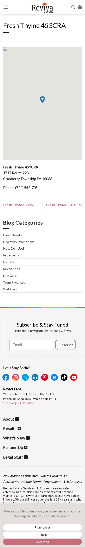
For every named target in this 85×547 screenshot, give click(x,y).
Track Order (25, 403)
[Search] (73, 7)
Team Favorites (14, 282)
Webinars (10, 289)
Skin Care (10, 275)
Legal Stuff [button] (13, 457)
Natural (8, 262)
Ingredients (11, 255)
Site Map (8, 403)
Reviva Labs (11, 269)
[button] (6, 7)
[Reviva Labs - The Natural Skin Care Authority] (42, 7)
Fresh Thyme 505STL (20, 205)
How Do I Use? (13, 248)
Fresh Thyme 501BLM (64, 205)
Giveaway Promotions (18, 242)
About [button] (8, 419)
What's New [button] (14, 438)
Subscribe (65, 345)
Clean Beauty (12, 235)
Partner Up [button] (13, 447)
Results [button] (10, 428)
